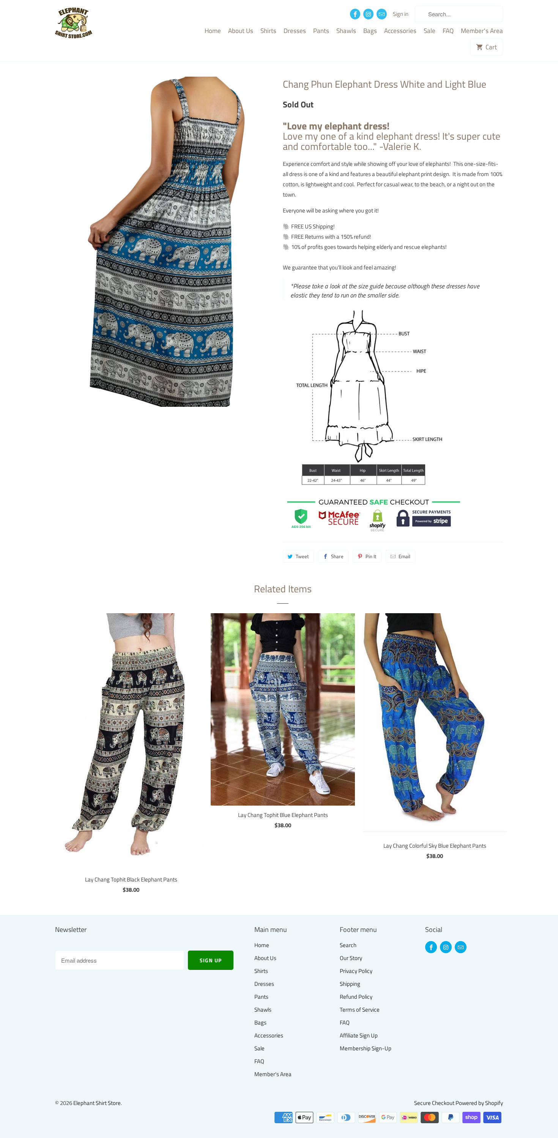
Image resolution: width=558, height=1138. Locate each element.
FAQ (448, 31)
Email (404, 556)
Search (348, 945)
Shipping (350, 983)
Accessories (400, 31)
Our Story (351, 958)
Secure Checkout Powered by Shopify (458, 1103)
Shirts (268, 31)
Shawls (346, 31)
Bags (370, 31)
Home (213, 31)
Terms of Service (360, 1009)
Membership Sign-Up (365, 1048)
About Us (240, 31)
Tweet (302, 556)
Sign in (400, 14)
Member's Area (482, 31)
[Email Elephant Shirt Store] (382, 14)
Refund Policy (356, 996)
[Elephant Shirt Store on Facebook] (355, 14)
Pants (321, 31)
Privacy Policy (356, 970)
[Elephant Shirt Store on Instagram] (368, 14)
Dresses (295, 31)
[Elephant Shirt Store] (89, 24)
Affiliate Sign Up (359, 1035)
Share (337, 556)
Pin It (371, 556)
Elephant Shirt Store (97, 1103)
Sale (429, 31)
